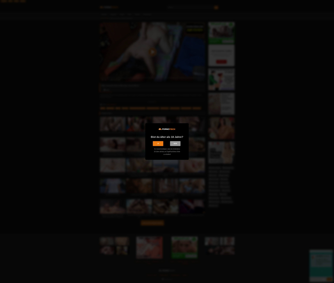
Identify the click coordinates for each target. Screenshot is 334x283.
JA (158, 143)
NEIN (175, 143)
